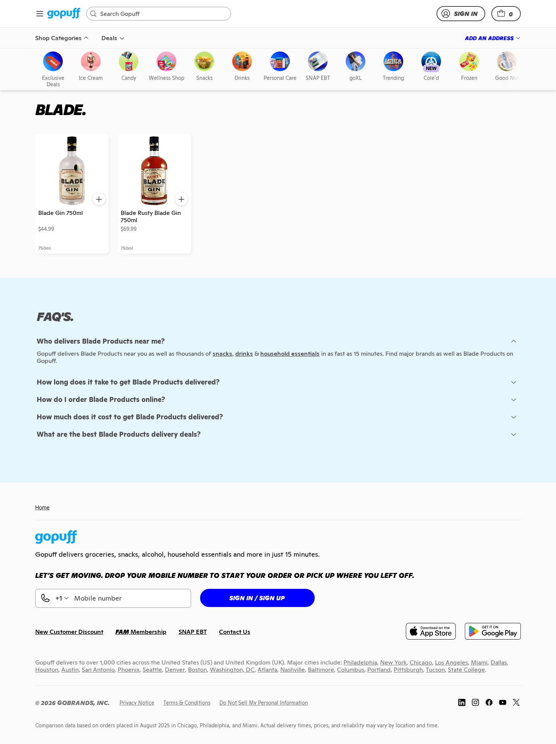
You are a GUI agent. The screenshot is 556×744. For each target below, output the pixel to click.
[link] (63, 14)
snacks (222, 354)
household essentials (290, 354)
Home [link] (42, 507)
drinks (244, 354)
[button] (506, 13)
